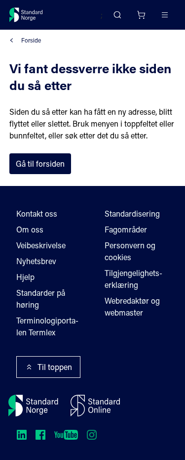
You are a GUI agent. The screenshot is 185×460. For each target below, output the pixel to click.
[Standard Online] (95, 405)
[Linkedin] (21, 434)
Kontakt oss (36, 213)
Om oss (29, 229)
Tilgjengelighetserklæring (133, 279)
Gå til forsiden (40, 163)
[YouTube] (66, 434)
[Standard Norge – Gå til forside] (26, 15)
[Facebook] (40, 434)
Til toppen (54, 367)
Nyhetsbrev (36, 261)
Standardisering (132, 213)
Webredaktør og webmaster (132, 306)
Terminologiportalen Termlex (47, 326)
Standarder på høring (40, 298)
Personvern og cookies (130, 251)
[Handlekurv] (141, 14)
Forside (31, 40)
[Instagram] (91, 434)
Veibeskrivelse (41, 245)
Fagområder (126, 229)
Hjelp (25, 277)
